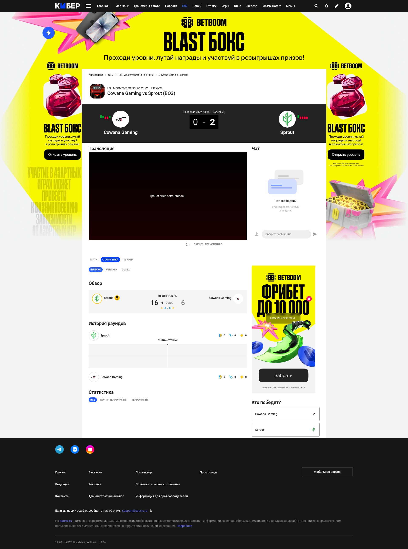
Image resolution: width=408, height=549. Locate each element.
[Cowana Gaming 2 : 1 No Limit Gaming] (109, 117)
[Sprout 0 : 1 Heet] (305, 118)
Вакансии (95, 472)
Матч (93, 259)
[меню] (89, 6)
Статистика (110, 259)
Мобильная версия (327, 471)
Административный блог (106, 496)
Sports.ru (66, 520)
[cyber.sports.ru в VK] (76, 450)
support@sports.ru (134, 510)
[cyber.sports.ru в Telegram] (60, 450)
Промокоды (208, 472)
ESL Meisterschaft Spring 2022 (136, 74)
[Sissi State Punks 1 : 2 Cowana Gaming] (103, 117)
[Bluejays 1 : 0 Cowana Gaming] (105, 118)
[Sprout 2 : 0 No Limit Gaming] (298, 116)
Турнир (128, 259)
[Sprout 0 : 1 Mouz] (300, 118)
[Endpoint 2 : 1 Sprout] (307, 118)
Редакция (62, 484)
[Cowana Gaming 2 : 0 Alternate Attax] (101, 116)
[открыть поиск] (316, 6)
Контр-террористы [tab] (113, 399)
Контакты (62, 496)
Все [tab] (92, 399)
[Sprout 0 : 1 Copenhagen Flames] (302, 118)
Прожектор (144, 472)
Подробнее (184, 526)
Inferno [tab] (95, 269)
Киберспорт (96, 74)
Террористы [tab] (140, 399)
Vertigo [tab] (111, 269)
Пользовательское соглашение (158, 484)
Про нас (60, 472)
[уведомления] (326, 6)
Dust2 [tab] (126, 269)
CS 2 (110, 74)
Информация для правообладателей (162, 496)
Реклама (94, 484)
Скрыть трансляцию (208, 244)
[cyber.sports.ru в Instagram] (91, 450)
